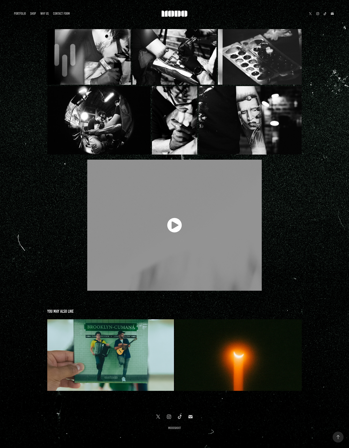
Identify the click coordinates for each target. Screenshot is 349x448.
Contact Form (61, 13)
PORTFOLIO (20, 13)
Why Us (44, 13)
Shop (33, 13)
